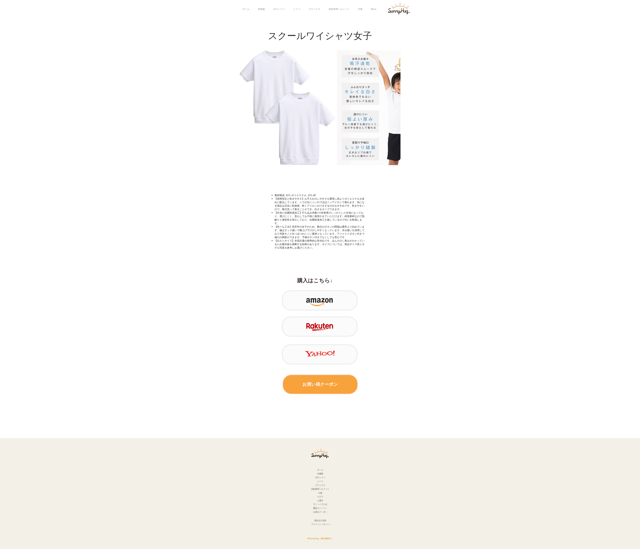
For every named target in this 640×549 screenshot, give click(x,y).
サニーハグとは (320, 504)
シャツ (320, 481)
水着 (320, 493)
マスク (320, 497)
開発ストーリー (320, 508)
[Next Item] (395, 107)
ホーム (320, 470)
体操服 (320, 474)
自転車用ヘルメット (320, 489)
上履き (320, 501)
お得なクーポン (320, 512)
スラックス (320, 485)
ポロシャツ (320, 478)
